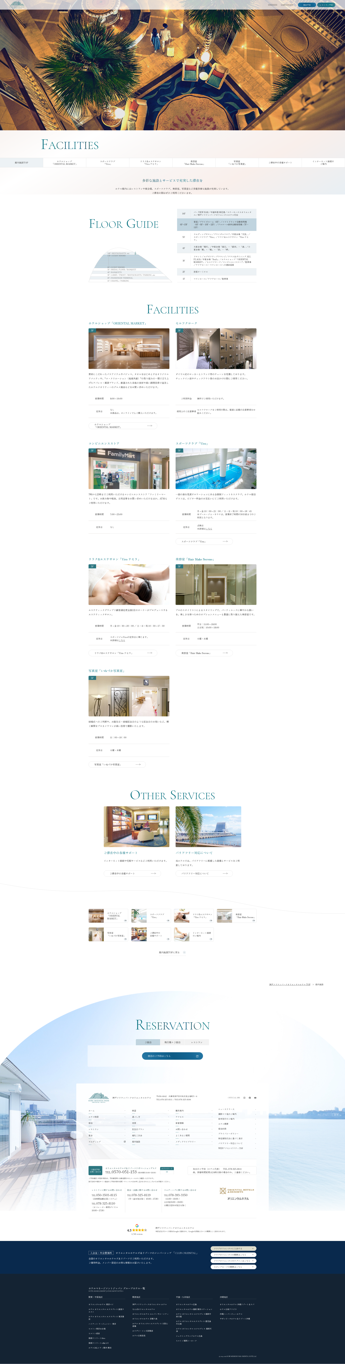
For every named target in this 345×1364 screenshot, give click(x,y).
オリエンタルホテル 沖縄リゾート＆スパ (237, 1304)
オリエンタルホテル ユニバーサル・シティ (150, 1314)
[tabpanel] (172, 1056)
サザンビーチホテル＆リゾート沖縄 (235, 1318)
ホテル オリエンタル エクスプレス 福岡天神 (194, 1330)
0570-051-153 (124, 1172)
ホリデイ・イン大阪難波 (142, 1330)
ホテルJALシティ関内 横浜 (100, 1347)
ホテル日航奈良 (139, 1335)
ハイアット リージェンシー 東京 (102, 1323)
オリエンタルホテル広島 (186, 1304)
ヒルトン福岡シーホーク (186, 1340)
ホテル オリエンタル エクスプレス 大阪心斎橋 (150, 1324)
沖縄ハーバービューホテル (231, 1314)
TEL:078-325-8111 (164, 1099)
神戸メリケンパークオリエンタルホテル (131, 1097)
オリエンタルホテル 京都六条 (144, 1318)
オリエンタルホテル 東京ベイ (101, 1304)
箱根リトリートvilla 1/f (98, 1343)
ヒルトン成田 (94, 1333)
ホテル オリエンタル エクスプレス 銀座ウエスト (106, 1310)
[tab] (148, 1042)
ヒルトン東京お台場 (97, 1328)
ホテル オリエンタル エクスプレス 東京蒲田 (106, 1317)
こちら (209, 528)
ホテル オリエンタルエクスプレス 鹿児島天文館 (193, 1322)
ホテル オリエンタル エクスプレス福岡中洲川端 (193, 1315)
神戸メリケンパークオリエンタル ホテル (149, 1304)
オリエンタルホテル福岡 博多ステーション (194, 1309)
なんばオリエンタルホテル (143, 1309)
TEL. (104, 1195)
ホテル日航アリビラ (228, 1309)
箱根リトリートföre (97, 1338)
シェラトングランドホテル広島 (189, 1336)
